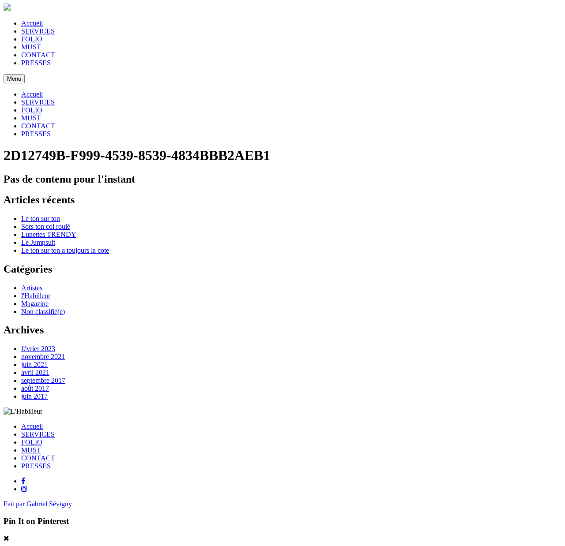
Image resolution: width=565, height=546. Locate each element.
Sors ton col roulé (45, 226)
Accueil (32, 23)
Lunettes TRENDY (48, 234)
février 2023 (38, 348)
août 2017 (35, 388)
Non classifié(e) (43, 311)
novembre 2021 (43, 356)
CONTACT (38, 55)
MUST (31, 47)
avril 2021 (35, 372)
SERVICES (38, 31)
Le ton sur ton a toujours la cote (65, 250)
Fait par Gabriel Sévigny (38, 504)
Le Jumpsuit (38, 242)
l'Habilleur (35, 295)
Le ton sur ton (40, 218)
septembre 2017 (43, 380)
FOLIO (31, 39)
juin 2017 (34, 396)
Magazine (35, 303)
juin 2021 (34, 364)
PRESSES (36, 63)
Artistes (31, 288)
